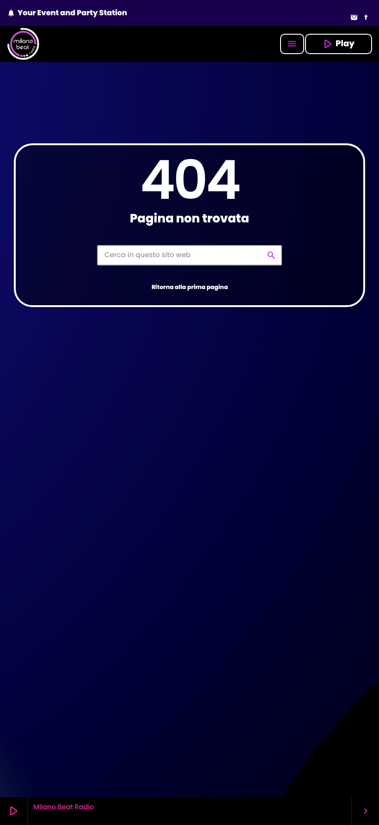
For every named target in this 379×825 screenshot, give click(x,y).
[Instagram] (354, 18)
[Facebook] (366, 18)
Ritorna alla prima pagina (190, 287)
